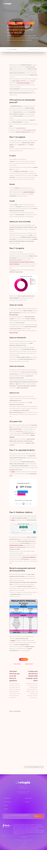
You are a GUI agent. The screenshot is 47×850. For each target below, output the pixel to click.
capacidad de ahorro (21, 128)
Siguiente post (29, 664)
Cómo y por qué (7, 801)
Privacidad (23, 843)
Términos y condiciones (23, 841)
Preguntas (6, 808)
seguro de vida (19, 431)
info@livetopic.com (23, 787)
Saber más (12, 766)
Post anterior (17, 664)
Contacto (27, 801)
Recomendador (7, 798)
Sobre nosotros (28, 798)
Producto (6, 805)
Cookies (23, 845)
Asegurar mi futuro (38, 816)
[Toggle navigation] (42, 4)
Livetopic (13, 269)
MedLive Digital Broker (23, 847)
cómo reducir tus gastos (30, 130)
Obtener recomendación (33, 766)
